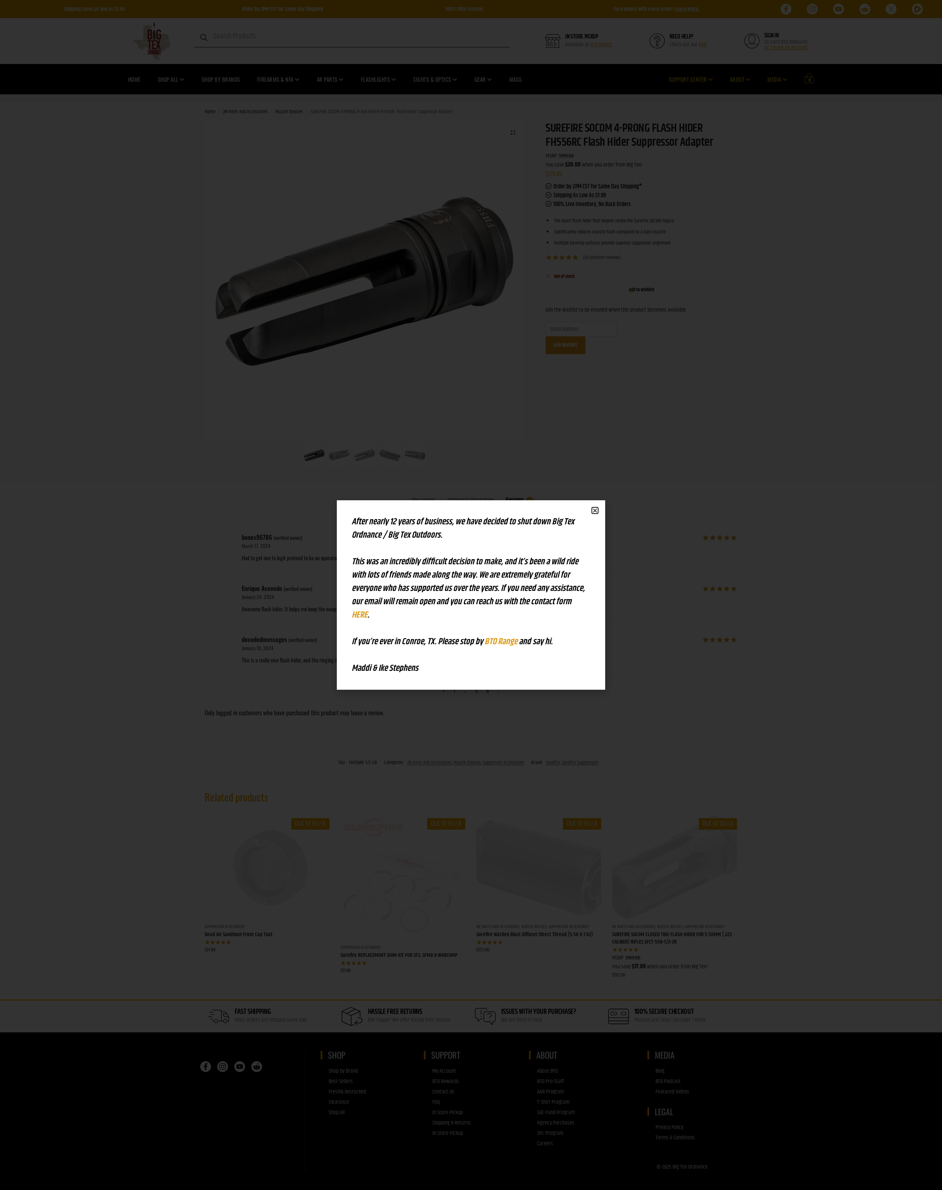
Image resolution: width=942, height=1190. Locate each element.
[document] (471, 595)
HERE (360, 615)
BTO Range (502, 641)
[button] (595, 510)
